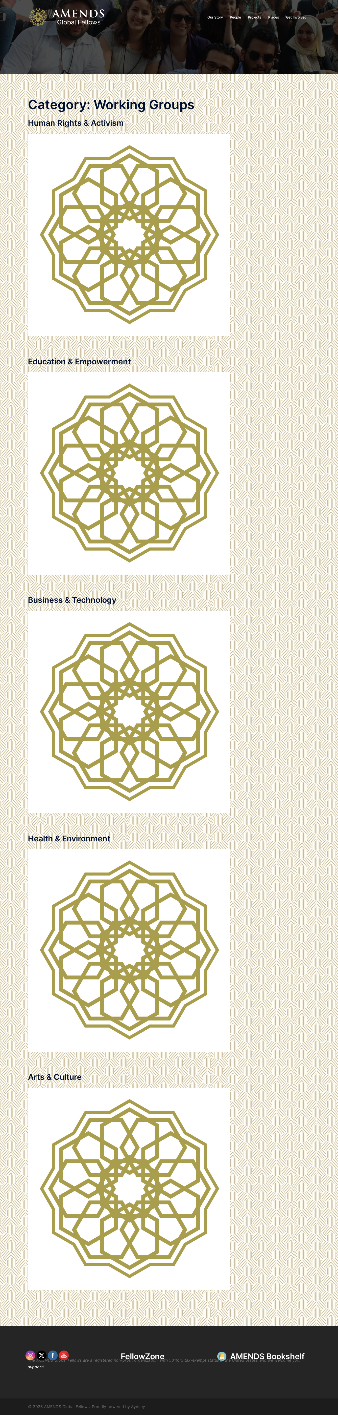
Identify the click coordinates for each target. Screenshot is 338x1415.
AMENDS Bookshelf (267, 1356)
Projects (254, 17)
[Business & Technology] (129, 711)
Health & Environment (69, 838)
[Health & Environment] (129, 950)
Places (273, 17)
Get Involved (296, 17)
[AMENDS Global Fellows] (69, 16)
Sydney (138, 1406)
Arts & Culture (55, 1077)
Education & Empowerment (79, 361)
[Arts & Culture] (129, 1188)
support (35, 1366)
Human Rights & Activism (76, 123)
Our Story (215, 17)
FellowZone (143, 1356)
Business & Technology (72, 600)
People (235, 17)
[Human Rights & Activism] (129, 234)
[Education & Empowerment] (129, 473)
